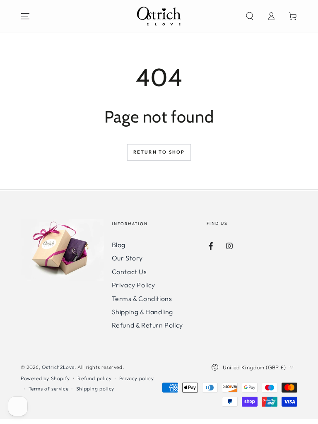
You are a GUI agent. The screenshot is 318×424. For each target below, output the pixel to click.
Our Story (127, 258)
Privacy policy (136, 378)
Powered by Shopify (45, 378)
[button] (249, 16)
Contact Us (129, 271)
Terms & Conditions (142, 298)
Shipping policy (95, 388)
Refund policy (94, 378)
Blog (118, 245)
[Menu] (25, 16)
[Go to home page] (159, 16)
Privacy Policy (133, 285)
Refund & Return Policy (147, 325)
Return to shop (159, 152)
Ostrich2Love (58, 367)
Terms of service (49, 388)
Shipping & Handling (142, 312)
